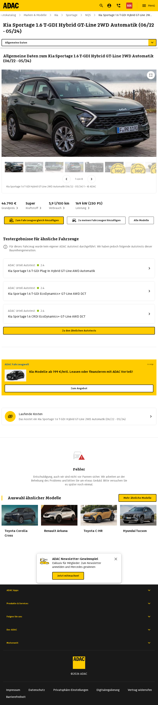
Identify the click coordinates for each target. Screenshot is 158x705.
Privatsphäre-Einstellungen (70, 690)
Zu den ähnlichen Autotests (79, 330)
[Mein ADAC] (109, 5)
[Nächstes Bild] (91, 179)
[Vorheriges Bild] (66, 179)
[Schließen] (115, 559)
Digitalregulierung (108, 690)
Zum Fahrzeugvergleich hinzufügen (37, 220)
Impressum (13, 690)
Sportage (71, 15)
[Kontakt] (118, 5)
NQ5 (88, 15)
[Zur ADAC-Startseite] (11, 6)
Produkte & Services (17, 603)
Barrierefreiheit (16, 697)
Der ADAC (12, 629)
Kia (56, 15)
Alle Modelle (141, 220)
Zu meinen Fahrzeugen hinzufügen (99, 220)
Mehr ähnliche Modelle (137, 497)
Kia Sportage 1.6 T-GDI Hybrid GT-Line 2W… (125, 15)
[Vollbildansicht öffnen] (151, 75)
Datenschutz (37, 690)
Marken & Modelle (35, 15)
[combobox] (74, 6)
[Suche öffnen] (101, 5)
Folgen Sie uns (14, 616)
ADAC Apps (12, 590)
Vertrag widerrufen (140, 690)
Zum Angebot (79, 388)
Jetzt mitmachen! (68, 575)
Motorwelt (12, 642)
